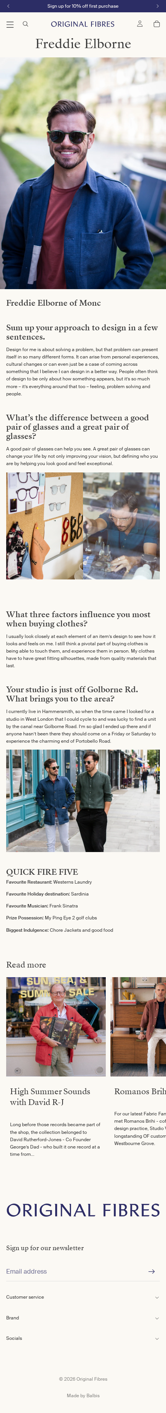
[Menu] (10, 24)
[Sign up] (152, 1272)
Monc (90, 303)
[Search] (25, 23)
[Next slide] (151, 1069)
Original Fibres (91, 1379)
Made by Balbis (83, 1396)
